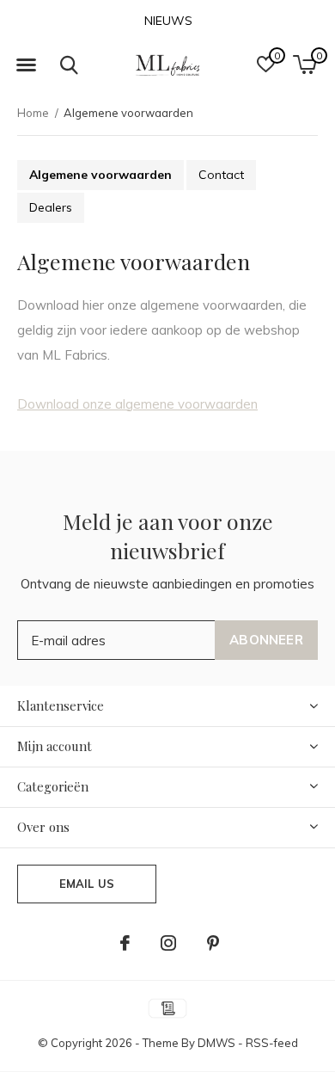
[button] (26, 65)
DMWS (216, 1043)
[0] (304, 64)
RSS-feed (272, 1043)
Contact (221, 174)
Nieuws (168, 20)
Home (33, 113)
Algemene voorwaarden (100, 174)
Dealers (50, 207)
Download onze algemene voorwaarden (137, 404)
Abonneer (266, 639)
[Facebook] (125, 943)
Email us (86, 883)
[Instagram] (168, 943)
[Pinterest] (213, 943)
